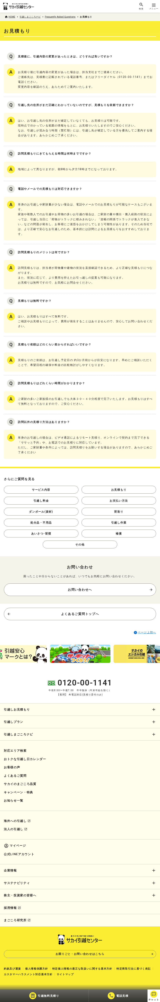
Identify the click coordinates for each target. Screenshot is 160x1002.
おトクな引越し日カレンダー (25, 759)
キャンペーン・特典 (18, 792)
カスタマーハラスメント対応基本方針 (28, 974)
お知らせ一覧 (13, 800)
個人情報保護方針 (36, 968)
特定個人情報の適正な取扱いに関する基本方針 (82, 968)
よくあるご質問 (15, 775)
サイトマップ (65, 974)
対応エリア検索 (15, 750)
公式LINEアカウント (19, 854)
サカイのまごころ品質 (20, 784)
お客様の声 (12, 767)
